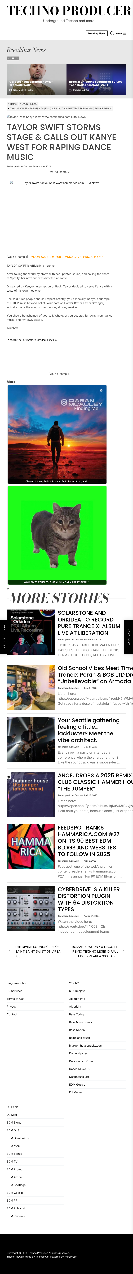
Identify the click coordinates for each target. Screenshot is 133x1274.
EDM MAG (13, 1146)
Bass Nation (77, 1030)
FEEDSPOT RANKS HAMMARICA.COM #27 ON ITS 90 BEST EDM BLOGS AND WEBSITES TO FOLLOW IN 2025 (88, 841)
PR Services (14, 991)
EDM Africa (14, 1177)
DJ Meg (12, 1114)
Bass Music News (80, 1022)
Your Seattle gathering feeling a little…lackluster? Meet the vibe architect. (89, 730)
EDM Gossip (77, 1084)
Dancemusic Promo (82, 1061)
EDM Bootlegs (16, 1185)
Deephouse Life (79, 1076)
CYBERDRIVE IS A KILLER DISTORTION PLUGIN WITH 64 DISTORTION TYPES (89, 899)
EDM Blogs (14, 1122)
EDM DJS (13, 1130)
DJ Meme (75, 1092)
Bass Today (76, 1014)
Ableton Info (77, 998)
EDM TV (12, 1161)
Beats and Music (80, 1037)
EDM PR (12, 1200)
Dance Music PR (79, 1069)
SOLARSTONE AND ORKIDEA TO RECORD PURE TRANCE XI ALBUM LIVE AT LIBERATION (89, 623)
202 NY (74, 983)
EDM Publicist (16, 1208)
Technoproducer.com (17, 166)
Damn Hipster (78, 1053)
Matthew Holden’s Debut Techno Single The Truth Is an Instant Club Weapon (94, 81)
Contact (12, 1014)
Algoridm (75, 1006)
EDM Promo (15, 1169)
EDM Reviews (16, 1216)
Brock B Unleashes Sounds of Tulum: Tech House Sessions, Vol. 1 (35, 83)
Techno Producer (69, 11)
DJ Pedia (13, 1107)
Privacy (11, 1006)
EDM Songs (14, 1153)
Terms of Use (15, 998)
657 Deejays (77, 991)
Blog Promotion (17, 983)
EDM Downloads (18, 1138)
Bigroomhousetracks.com (86, 1045)
